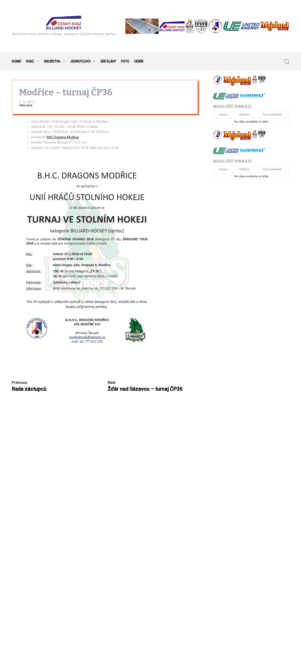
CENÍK (138, 61)
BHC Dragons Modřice (63, 137)
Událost (244, 114)
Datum (223, 114)
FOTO (125, 61)
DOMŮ (16, 61)
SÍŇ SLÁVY (108, 61)
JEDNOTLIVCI (80, 61)
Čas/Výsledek (272, 114)
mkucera (25, 105)
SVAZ (30, 61)
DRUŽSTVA (52, 61)
